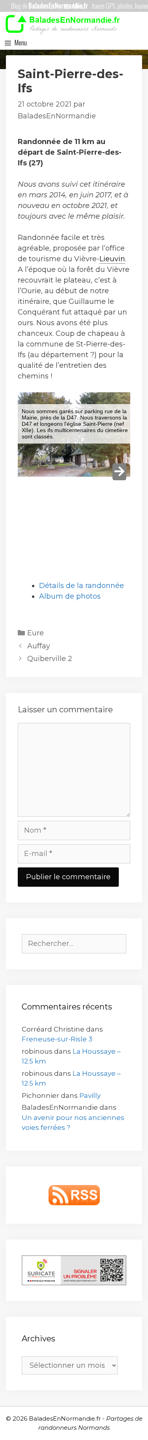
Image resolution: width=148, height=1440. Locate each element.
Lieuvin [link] (112, 259)
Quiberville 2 (49, 658)
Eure (35, 633)
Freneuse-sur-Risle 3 (57, 1039)
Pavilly (90, 1095)
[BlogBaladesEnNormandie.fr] (65, 24)
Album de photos (70, 596)
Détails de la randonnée (81, 585)
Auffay (38, 646)
